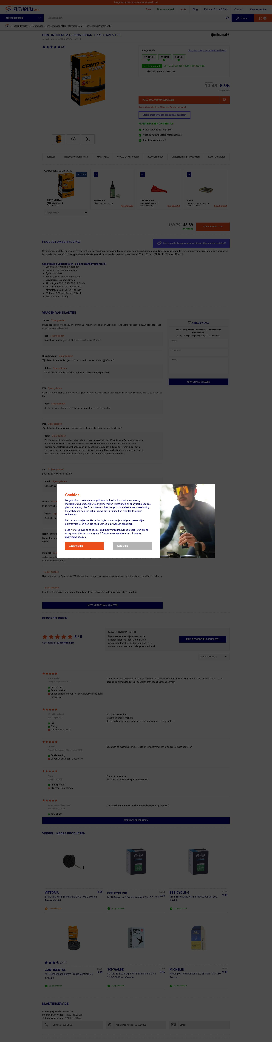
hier (73, 529)
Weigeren (122, 546)
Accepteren (76, 546)
